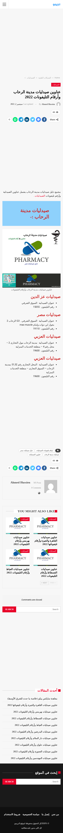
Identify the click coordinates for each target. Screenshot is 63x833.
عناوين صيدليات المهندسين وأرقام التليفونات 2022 (34, 758)
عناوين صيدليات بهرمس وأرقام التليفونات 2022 (35, 712)
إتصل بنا (45, 814)
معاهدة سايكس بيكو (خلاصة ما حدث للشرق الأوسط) (32, 698)
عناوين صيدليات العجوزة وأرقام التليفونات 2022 (35, 751)
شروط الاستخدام (12, 814)
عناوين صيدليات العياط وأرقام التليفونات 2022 (36, 725)
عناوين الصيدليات (35, 454)
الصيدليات (55, 85)
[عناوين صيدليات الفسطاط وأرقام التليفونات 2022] (45, 557)
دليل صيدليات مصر (26, 450)
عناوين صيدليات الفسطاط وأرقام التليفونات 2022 (34, 718)
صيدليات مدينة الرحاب (51, 454)
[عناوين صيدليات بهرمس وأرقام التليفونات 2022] (18, 525)
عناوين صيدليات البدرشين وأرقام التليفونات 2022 (34, 732)
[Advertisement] (31, 42)
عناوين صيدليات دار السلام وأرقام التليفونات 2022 (34, 738)
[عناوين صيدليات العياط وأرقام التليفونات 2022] (18, 557)
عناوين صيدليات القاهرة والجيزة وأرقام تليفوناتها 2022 (32, 705)
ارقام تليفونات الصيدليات (44, 450)
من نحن (55, 814)
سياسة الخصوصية (31, 814)
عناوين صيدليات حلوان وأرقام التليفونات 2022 (36, 745)
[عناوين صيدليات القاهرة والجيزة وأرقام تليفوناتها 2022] (45, 525)
